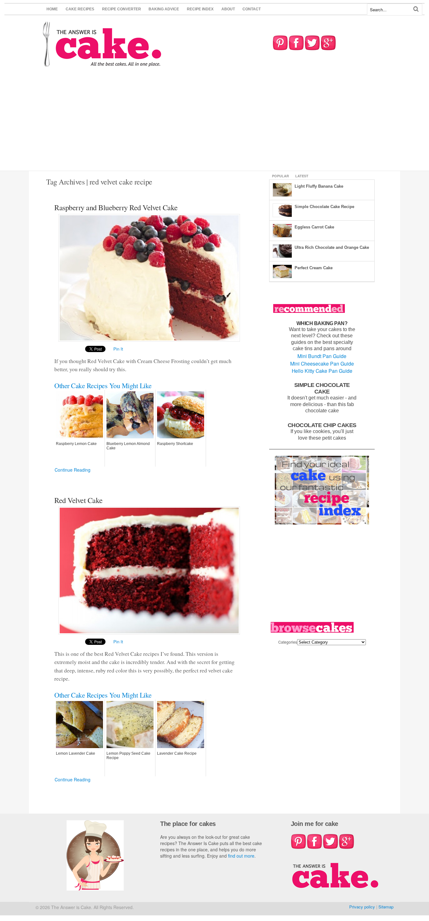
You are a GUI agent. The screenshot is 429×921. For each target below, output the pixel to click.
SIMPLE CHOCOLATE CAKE (322, 388)
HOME (52, 9)
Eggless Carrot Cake (314, 227)
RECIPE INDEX (200, 9)
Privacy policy (362, 907)
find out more (241, 856)
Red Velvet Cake (78, 500)
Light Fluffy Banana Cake (319, 186)
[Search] (416, 9)
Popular (280, 176)
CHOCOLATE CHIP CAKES (322, 425)
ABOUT (228, 9)
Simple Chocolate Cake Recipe (324, 206)
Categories (287, 642)
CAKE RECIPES (80, 9)
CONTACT (251, 9)
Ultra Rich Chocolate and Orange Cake (332, 247)
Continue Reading (72, 470)
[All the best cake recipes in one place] (102, 64)
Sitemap (386, 907)
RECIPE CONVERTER (121, 9)
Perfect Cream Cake (314, 267)
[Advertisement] (214, 124)
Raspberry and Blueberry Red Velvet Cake (116, 207)
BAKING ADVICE (164, 9)
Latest (301, 176)
